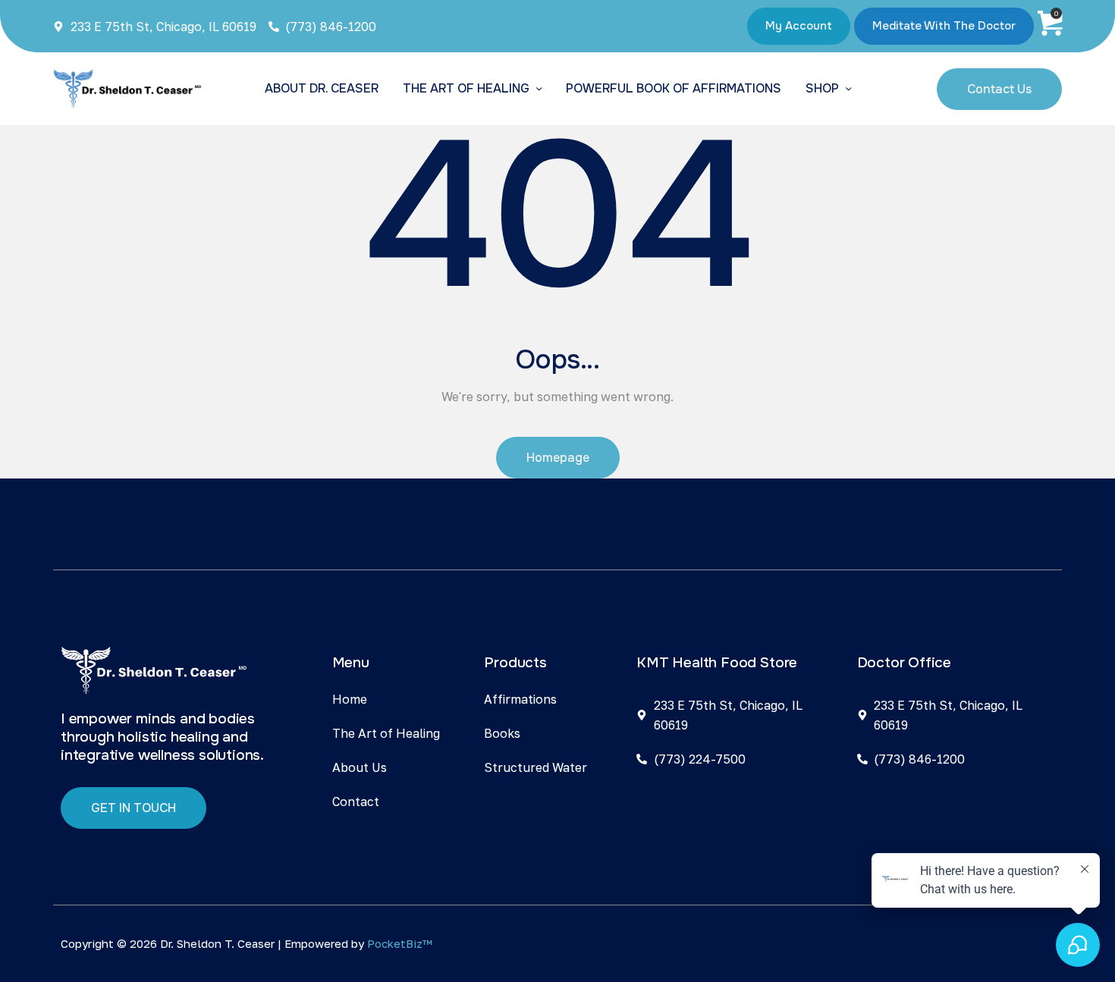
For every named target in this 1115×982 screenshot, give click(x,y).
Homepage (557, 458)
